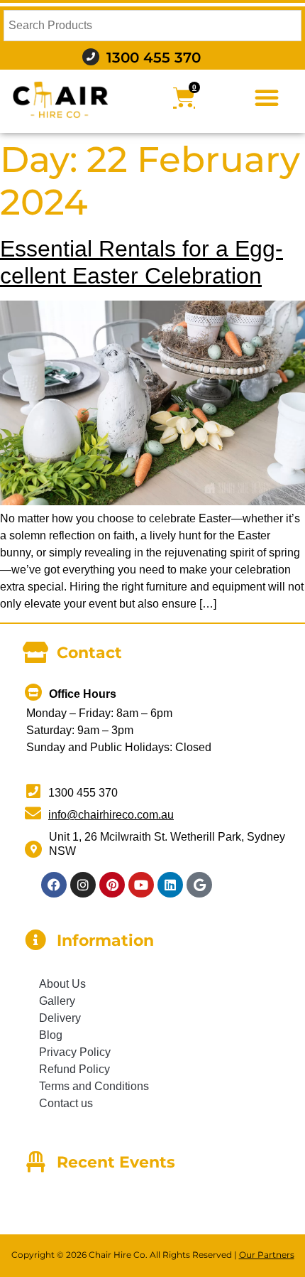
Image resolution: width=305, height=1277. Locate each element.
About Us (62, 984)
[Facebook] (54, 885)
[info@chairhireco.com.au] (33, 813)
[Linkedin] (170, 885)
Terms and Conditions (94, 1086)
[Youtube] (141, 885)
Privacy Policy (75, 1052)
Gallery (57, 1001)
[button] (267, 97)
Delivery (60, 1018)
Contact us (66, 1103)
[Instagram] (83, 885)
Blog (50, 1035)
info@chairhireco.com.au (111, 815)
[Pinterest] (112, 885)
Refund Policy (74, 1069)
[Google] (199, 885)
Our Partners (266, 1254)
